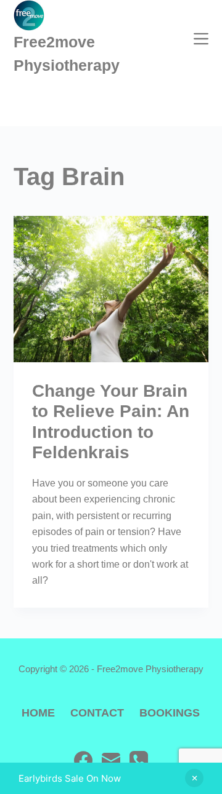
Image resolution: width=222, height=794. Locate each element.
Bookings (169, 713)
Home (38, 713)
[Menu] (201, 38)
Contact (97, 713)
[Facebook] (83, 760)
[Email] (111, 760)
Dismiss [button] (194, 778)
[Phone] (139, 760)
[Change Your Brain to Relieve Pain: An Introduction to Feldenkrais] (111, 289)
